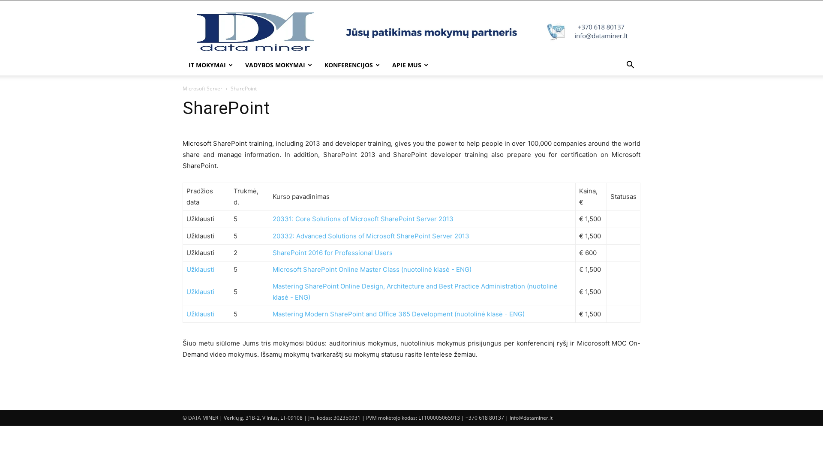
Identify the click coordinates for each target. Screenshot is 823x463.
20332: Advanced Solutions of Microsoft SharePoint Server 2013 (371, 236)
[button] (630, 66)
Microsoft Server (202, 88)
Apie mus (406, 65)
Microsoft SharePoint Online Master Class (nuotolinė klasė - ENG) (372, 269)
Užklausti (200, 269)
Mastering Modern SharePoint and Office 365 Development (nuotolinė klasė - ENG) (399, 314)
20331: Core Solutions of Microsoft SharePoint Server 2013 (363, 219)
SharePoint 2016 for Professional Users (333, 253)
